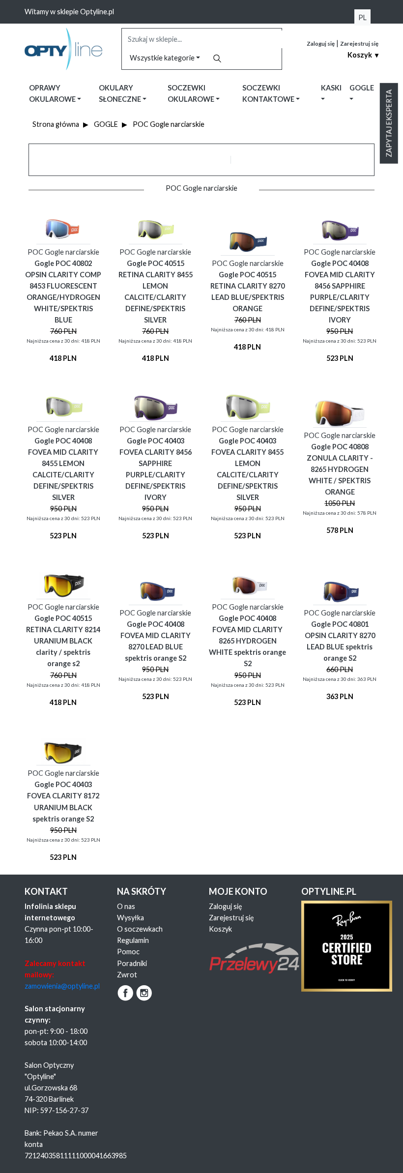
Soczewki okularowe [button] (192, 93)
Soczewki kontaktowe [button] (269, 93)
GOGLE (106, 124)
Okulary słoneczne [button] (121, 93)
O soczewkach (140, 929)
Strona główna (55, 124)
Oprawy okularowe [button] (53, 93)
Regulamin (133, 940)
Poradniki (132, 963)
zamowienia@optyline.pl (62, 986)
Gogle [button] (361, 88)
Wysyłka (130, 917)
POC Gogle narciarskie (168, 124)
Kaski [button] (331, 88)
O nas (126, 906)
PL (362, 17)
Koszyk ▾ (362, 55)
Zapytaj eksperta (389, 123)
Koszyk (220, 929)
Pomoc (128, 951)
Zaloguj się (321, 43)
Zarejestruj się (359, 43)
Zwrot (127, 974)
